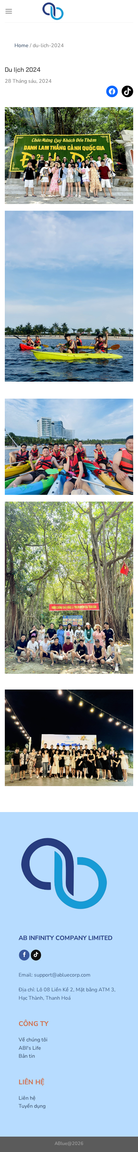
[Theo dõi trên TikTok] (36, 955)
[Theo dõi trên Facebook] (24, 955)
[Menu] (9, 11)
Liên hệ (27, 1098)
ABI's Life (30, 1048)
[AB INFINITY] (53, 11)
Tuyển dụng (32, 1106)
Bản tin (27, 1056)
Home (21, 45)
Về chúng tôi (33, 1039)
